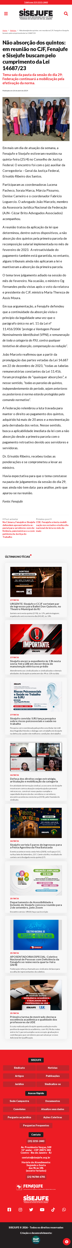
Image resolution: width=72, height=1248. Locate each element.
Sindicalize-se (53, 1084)
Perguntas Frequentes (36, 1125)
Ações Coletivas (52, 1117)
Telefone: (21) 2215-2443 (36, 2)
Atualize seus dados (52, 1109)
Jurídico (19, 1084)
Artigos (19, 1076)
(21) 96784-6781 (36, 1176)
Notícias (13, 30)
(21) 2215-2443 (36, 1141)
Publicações (53, 1076)
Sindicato (19, 1067)
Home (5, 30)
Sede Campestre (19, 1101)
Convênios (19, 1109)
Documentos (52, 1101)
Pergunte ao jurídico (19, 1117)
